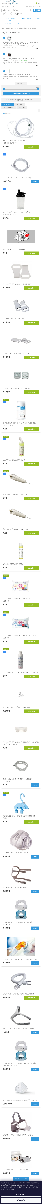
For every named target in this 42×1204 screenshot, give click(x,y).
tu (13, 1189)
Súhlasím (21, 1200)
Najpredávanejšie (9, 107)
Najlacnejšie (7, 104)
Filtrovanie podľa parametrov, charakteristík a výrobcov (20, 100)
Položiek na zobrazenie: (21, 93)
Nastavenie (21, 1194)
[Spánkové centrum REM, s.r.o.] (10, 2)
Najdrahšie (19, 104)
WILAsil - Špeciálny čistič (16, 75)
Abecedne (22, 107)
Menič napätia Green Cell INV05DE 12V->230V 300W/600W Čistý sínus (19, 59)
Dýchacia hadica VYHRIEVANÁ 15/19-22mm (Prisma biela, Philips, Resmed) (20, 43)
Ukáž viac (20, 83)
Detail (35, 182)
